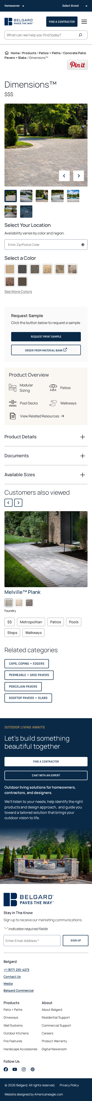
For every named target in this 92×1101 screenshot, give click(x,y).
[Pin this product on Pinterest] (77, 68)
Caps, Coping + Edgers (26, 663)
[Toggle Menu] (84, 21)
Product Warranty (54, 1041)
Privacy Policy (69, 1085)
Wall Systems (13, 1025)
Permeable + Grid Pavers (29, 675)
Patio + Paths (13, 1009)
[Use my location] (83, 245)
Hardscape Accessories (20, 1049)
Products (29, 53)
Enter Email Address (22, 940)
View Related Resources (39, 416)
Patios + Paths (50, 53)
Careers (55, 1033)
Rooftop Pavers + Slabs (28, 698)
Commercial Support (56, 1025)
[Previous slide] (8, 503)
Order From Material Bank (53, 350)
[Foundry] (8, 603)
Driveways (11, 1017)
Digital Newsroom (54, 1049)
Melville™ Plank (22, 591)
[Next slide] (78, 175)
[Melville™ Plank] (46, 549)
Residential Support (56, 1017)
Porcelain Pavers (23, 686)
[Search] (81, 35)
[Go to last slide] (64, 175)
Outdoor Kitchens (16, 1033)
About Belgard (52, 1009)
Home (15, 53)
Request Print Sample (46, 337)
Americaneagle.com (48, 1094)
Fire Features (13, 1041)
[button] (9, 269)
